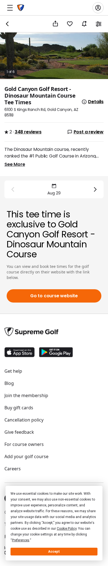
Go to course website (54, 296)
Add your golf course (26, 456)
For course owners (24, 444)
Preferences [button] (20, 540)
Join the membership (26, 395)
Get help (13, 371)
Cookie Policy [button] (66, 529)
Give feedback (19, 432)
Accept (54, 552)
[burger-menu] (10, 8)
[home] (20, 7)
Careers (12, 468)
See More (14, 164)
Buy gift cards (18, 407)
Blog (9, 383)
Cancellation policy (23, 420)
